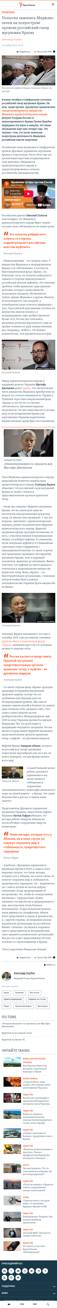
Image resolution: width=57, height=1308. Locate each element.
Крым (26, 1197)
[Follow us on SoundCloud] (45, 1271)
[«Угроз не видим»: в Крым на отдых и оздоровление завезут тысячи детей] (12, 1184)
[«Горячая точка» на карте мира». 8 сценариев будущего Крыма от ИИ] (12, 1200)
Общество (28, 1095)
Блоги (26, 1165)
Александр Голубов (12, 40)
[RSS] (4, 1277)
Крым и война (30, 1079)
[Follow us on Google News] (31, 1271)
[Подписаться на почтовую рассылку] (18, 1277)
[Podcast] (11, 1277)
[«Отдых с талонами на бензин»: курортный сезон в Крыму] (12, 1133)
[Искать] (48, 1304)
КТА (22, 1304)
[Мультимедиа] (9, 1304)
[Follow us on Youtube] (18, 1271)
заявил (27, 388)
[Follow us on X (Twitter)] (11, 1271)
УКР (35, 1304)
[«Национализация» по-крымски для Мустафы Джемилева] (28, 443)
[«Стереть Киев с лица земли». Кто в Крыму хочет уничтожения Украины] (12, 1082)
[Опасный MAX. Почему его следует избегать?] (12, 1233)
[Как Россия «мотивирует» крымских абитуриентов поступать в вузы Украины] (12, 1098)
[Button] (23, 52)
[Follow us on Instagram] (25, 1271)
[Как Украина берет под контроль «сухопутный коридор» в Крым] (12, 1062)
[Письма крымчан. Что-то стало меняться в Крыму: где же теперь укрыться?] (12, 1168)
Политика (8, 12)
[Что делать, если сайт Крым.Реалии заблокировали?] (12, 1246)
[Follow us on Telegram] (38, 1271)
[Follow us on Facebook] (4, 1271)
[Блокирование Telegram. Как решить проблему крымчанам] (12, 1216)
